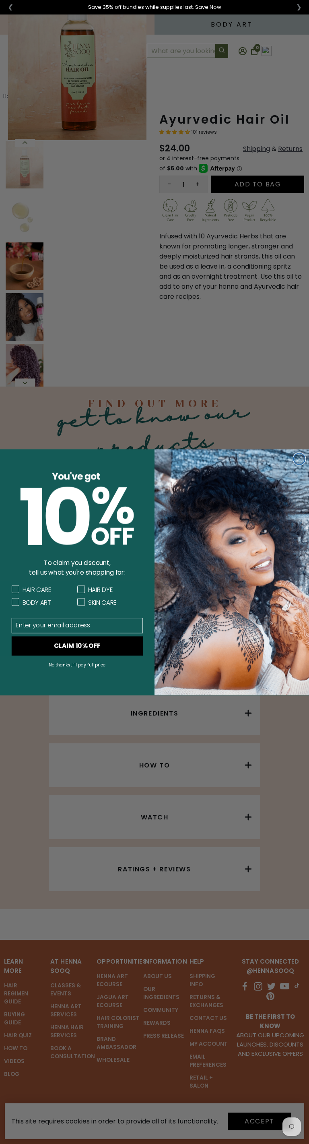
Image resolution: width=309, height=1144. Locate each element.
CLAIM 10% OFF (77, 645)
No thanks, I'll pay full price (77, 665)
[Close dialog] (299, 459)
